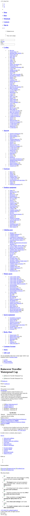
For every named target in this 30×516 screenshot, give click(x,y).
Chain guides (13, 85)
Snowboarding (13, 285)
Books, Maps (8, 332)
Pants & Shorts (13, 136)
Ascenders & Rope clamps (16, 240)
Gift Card (7, 353)
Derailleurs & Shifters (15, 75)
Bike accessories (14, 88)
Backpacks (12, 194)
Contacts (6, 22)
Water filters (13, 207)
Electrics (12, 212)
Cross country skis (14, 278)
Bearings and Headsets (15, 87)
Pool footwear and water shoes (17, 180)
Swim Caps (12, 320)
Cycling (6, 47)
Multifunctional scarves (15, 160)
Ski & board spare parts (15, 309)
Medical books (13, 337)
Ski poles (12, 297)
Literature (12, 342)
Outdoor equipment (10, 187)
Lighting (12, 208)
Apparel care (13, 165)
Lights (11, 95)
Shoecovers (12, 126)
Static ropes (12, 256)
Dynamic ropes (13, 258)
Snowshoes (12, 304)
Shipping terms (7, 439)
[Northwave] (4, 381)
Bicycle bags (13, 108)
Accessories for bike (15, 110)
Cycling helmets (14, 89)
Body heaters (13, 226)
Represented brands (8, 452)
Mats (11, 193)
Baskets (12, 105)
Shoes (11, 173)
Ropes (11, 255)
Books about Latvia (14, 336)
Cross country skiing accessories (18, 283)
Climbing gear (8, 230)
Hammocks (12, 196)
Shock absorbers (14, 251)
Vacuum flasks (13, 205)
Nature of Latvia (8, 453)
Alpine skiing (13, 292)
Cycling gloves (13, 123)
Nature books (13, 335)
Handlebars (12, 71)
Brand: (2, 383)
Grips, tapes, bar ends (15, 74)
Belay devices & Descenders (17, 238)
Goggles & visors (14, 302)
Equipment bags (14, 270)
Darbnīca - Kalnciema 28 (11, 410)
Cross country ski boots (15, 279)
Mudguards (12, 92)
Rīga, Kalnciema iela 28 (11, 404)
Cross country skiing (15, 276)
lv (4, 4)
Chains (11, 68)
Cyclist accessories (14, 115)
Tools (11, 103)
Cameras (12, 215)
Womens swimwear (14, 322)
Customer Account (9, 346)
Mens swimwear (14, 323)
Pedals (11, 78)
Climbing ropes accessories (16, 263)
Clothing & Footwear (15, 116)
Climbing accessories (15, 268)
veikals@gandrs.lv (13, 510)
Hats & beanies (13, 163)
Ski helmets (12, 300)
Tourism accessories (15, 218)
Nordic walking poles (15, 327)
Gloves (11, 156)
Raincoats (12, 153)
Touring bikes (13, 52)
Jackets (11, 117)
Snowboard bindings (15, 289)
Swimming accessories (15, 317)
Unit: (2, 386)
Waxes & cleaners (14, 311)
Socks (11, 154)
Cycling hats (13, 127)
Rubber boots (13, 176)
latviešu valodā (13, 357)
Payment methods (8, 448)
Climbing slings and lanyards (17, 249)
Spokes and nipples (14, 64)
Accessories (13, 326)
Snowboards (13, 286)
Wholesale (7, 19)
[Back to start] (2, 41)
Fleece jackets (13, 135)
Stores (6, 349)
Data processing (7, 443)
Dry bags (12, 198)
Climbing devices (14, 235)
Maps (11, 340)
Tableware (12, 204)
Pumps (11, 98)
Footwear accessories (15, 184)
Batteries (12, 217)
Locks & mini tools (14, 219)
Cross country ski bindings (16, 281)
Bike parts (12, 57)
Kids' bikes (12, 56)
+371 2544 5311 (5, 510)
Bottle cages (13, 101)
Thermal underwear (14, 139)
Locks (11, 94)
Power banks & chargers (16, 214)
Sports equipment (9, 315)
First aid (12, 222)
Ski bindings (13, 296)
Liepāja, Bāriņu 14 (8, 407)
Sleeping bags (13, 191)
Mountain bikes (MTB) (15, 53)
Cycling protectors (14, 113)
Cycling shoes (13, 124)
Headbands (12, 161)
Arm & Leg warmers (15, 122)
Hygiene (12, 221)
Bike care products (14, 112)
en (4, 6)
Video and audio (14, 343)
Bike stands (12, 109)
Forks (11, 84)
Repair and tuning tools (15, 310)
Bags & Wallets (13, 197)
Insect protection (14, 225)
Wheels (11, 61)
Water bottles (13, 99)
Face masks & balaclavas (16, 158)
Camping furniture (14, 210)
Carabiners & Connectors (16, 237)
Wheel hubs (13, 66)
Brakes (11, 77)
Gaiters (11, 183)
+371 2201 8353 (21, 430)
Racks (11, 106)
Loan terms (6, 442)
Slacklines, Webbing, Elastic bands (18, 261)
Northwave (7, 383)
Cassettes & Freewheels (15, 67)
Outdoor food (13, 203)
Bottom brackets (14, 81)
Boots (11, 171)
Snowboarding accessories (16, 290)
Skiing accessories (14, 299)
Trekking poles (13, 211)
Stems (11, 73)
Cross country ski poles (15, 282)
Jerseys (11, 119)
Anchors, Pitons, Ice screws (16, 247)
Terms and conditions (9, 438)
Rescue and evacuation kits (16, 248)
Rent (5, 15)
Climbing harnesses (14, 234)
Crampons (12, 265)
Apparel (6, 130)
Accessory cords (14, 259)
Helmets (12, 233)
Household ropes (14, 262)
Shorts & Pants (13, 120)
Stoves (11, 200)
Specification (4, 390)
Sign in (2, 435)
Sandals (12, 174)
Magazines (12, 339)
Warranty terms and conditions (11, 441)
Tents (11, 190)
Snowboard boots (14, 288)
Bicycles (12, 50)
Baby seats (12, 96)
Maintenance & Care (15, 307)
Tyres (11, 59)
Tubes (11, 60)
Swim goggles (13, 319)
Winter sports (8, 274)
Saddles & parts (13, 70)
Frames (11, 82)
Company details (8, 449)
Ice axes (12, 254)
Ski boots (12, 293)
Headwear (12, 157)
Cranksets (12, 80)
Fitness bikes (13, 54)
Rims (11, 63)
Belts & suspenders (14, 164)
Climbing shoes (13, 177)
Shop (5, 12)
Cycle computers (14, 102)
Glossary (6, 450)
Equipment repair (14, 224)
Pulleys (11, 241)
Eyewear (12, 91)
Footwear (7, 169)
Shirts (11, 137)
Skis (11, 295)
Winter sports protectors (15, 303)
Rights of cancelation (9, 445)
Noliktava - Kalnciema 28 (11, 408)
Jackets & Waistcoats (15, 133)
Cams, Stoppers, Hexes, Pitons (17, 245)
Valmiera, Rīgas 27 (9, 405)
